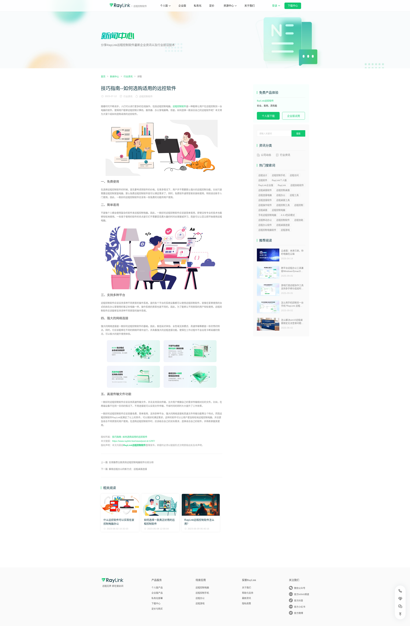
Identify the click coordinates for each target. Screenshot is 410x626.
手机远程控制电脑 (267, 215)
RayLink (282, 185)
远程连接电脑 (265, 195)
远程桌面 (262, 210)
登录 (276, 7)
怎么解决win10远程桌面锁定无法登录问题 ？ (292, 322)
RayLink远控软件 (265, 101)
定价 (211, 5)
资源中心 (229, 5)
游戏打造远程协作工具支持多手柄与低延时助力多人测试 (292, 287)
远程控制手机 (278, 175)
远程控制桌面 (283, 190)
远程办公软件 (265, 225)
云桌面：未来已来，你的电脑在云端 (292, 252)
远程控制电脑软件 (267, 230)
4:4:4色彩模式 (288, 215)
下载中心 (293, 5)
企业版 (182, 5)
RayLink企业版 (265, 185)
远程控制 (298, 205)
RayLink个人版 (279, 180)
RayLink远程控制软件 (134, 445)
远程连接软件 (265, 200)
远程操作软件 (265, 205)
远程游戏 (285, 230)
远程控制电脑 (278, 210)
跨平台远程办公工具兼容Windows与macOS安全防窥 (292, 270)
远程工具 (294, 195)
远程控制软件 (146, 96)
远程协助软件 (297, 185)
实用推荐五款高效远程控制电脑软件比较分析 (131, 462)
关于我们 (249, 5)
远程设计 (262, 175)
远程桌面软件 (265, 190)
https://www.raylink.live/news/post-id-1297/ (133, 441)
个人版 (164, 5)
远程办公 (280, 195)
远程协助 (298, 220)
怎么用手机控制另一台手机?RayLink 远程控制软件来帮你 (292, 304)
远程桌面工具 (283, 200)
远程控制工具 (283, 205)
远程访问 (294, 175)
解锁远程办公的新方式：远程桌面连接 (128, 469)
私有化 (197, 5)
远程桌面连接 (283, 225)
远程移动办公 (265, 220)
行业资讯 (127, 96)
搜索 (298, 133)
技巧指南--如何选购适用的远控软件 (129, 437)
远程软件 (262, 180)
